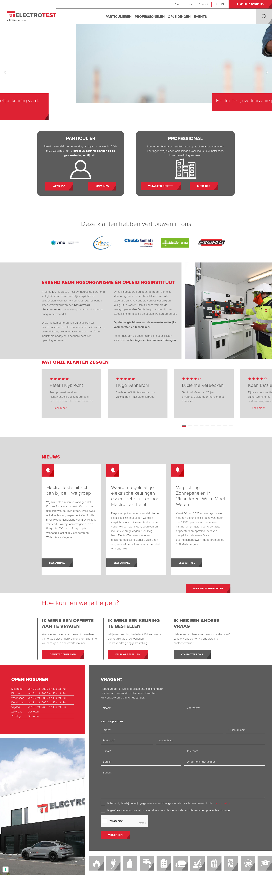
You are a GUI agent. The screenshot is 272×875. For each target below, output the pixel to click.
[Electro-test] (31, 16)
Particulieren (119, 16)
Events (200, 16)
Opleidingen (179, 16)
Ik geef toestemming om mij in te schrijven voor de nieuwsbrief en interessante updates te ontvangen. (169, 810)
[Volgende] (267, 72)
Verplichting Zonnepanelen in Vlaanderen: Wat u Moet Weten (200, 495)
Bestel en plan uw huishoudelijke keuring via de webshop (188, 103)
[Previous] (5, 72)
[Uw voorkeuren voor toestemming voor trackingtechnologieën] (5, 869)
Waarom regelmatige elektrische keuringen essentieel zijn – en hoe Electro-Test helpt (135, 495)
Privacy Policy (221, 803)
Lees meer (60, 408)
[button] (264, 16)
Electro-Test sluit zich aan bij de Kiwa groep (68, 490)
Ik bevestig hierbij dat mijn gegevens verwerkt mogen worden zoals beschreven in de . (168, 803)
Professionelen (150, 16)
